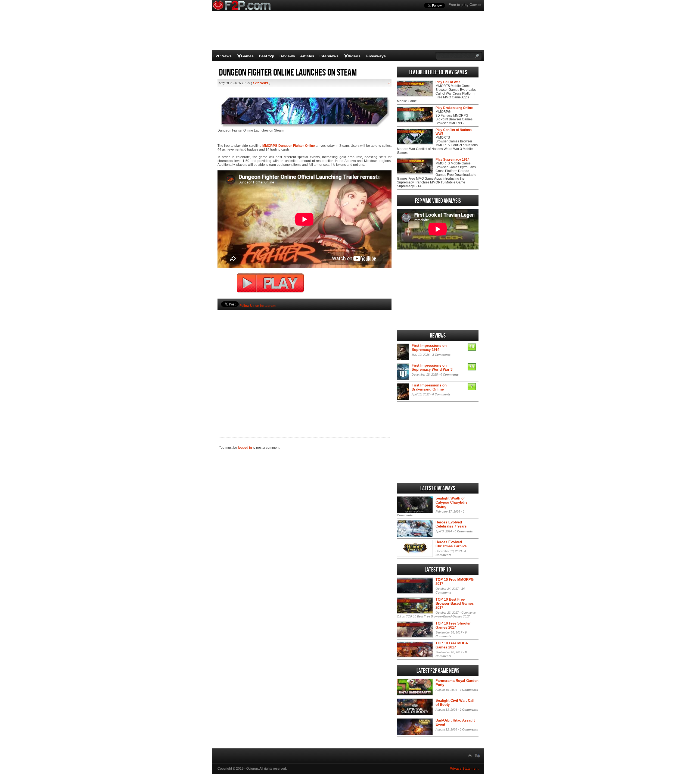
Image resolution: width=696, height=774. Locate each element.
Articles (307, 56)
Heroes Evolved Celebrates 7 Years (451, 524)
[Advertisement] (304, 364)
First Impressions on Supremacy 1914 (429, 348)
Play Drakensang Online (454, 108)
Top (477, 756)
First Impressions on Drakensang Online (429, 387)
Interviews (328, 56)
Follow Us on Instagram (258, 306)
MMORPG (269, 146)
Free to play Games (465, 5)
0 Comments (449, 374)
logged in (245, 448)
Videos (354, 56)
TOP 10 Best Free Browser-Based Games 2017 (455, 603)
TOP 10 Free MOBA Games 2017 (452, 645)
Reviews (287, 56)
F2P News (222, 56)
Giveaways (376, 56)
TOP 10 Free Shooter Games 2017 (453, 625)
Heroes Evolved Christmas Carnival (452, 544)
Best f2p (266, 56)
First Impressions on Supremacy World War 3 (432, 367)
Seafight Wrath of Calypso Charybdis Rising (451, 502)
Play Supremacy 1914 (453, 159)
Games (247, 56)
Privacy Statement (464, 768)
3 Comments (441, 354)
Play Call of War (448, 82)
